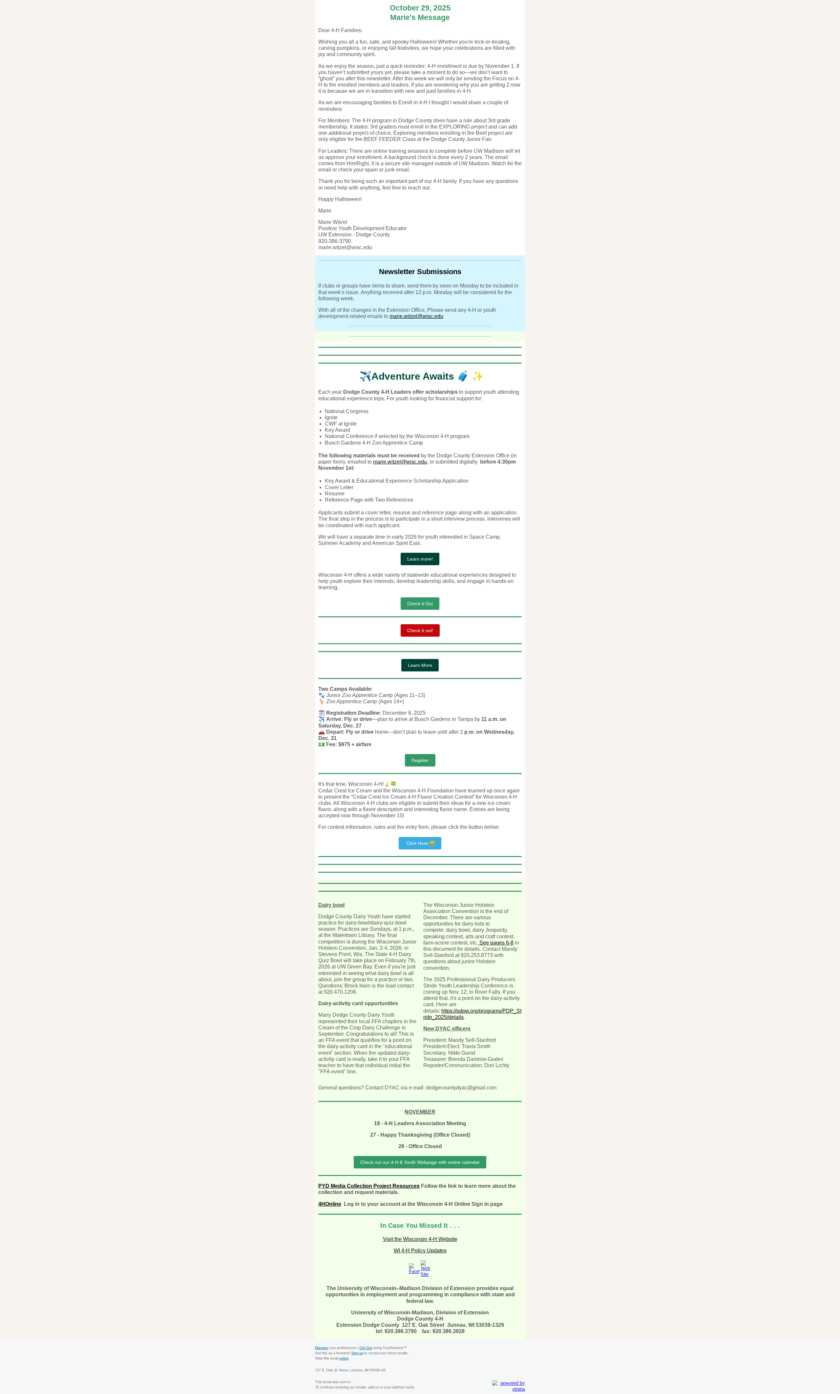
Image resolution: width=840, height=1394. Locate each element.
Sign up (357, 1352)
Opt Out (365, 1347)
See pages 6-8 (496, 943)
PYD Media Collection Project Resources (369, 1186)
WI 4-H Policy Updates (420, 1250)
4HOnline (329, 1204)
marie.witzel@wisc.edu (416, 316)
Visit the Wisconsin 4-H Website (420, 1239)
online (343, 1358)
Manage (321, 1347)
